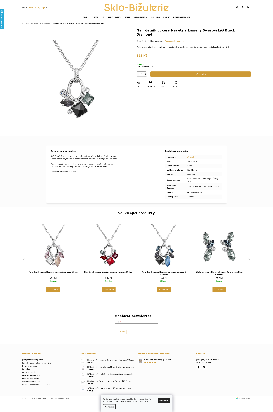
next (249, 259)
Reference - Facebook (31, 378)
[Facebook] (198, 367)
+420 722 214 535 (203, 362)
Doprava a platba (29, 366)
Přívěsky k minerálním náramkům (36, 363)
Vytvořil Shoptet (245, 398)
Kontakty (26, 369)
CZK (23, 7)
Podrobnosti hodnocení (175, 41)
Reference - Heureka (31, 375)
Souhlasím (163, 400)
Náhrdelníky (192, 157)
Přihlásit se (120, 332)
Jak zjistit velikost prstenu (33, 360)
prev (24, 259)
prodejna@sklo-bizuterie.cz (207, 360)
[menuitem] (85, 17)
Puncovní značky (29, 372)
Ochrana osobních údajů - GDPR (36, 385)
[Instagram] (204, 367)
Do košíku (202, 74)
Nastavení (109, 407)
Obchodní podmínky (31, 381)
